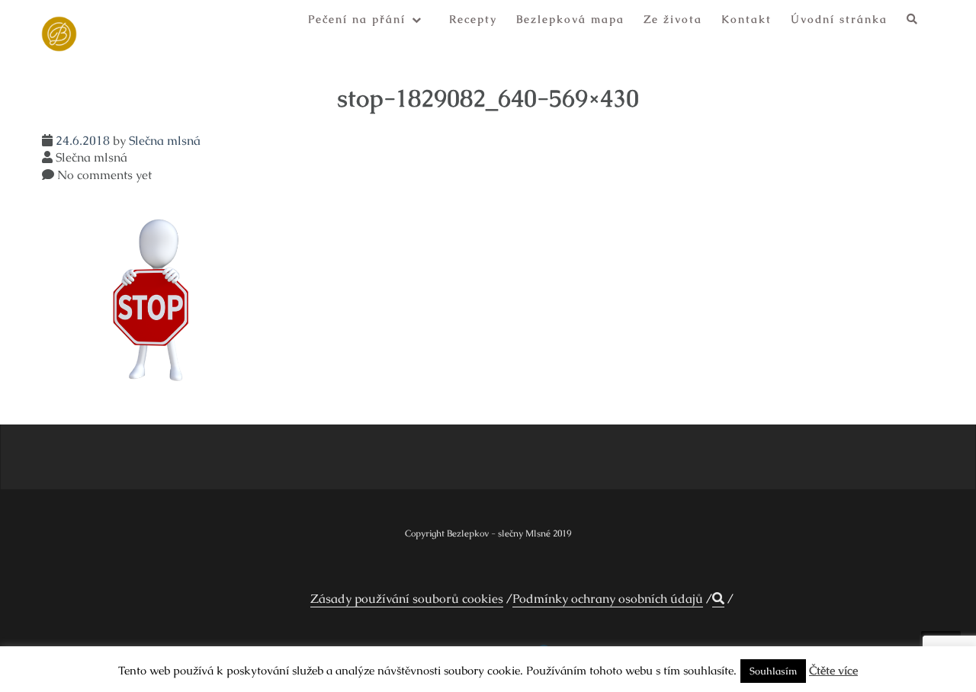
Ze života (673, 19)
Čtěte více (833, 670)
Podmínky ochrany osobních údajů (607, 599)
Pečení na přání (357, 19)
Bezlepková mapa (570, 19)
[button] (913, 21)
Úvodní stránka (839, 19)
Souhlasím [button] (773, 671)
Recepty (473, 19)
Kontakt (746, 19)
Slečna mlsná (165, 141)
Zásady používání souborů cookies (406, 599)
